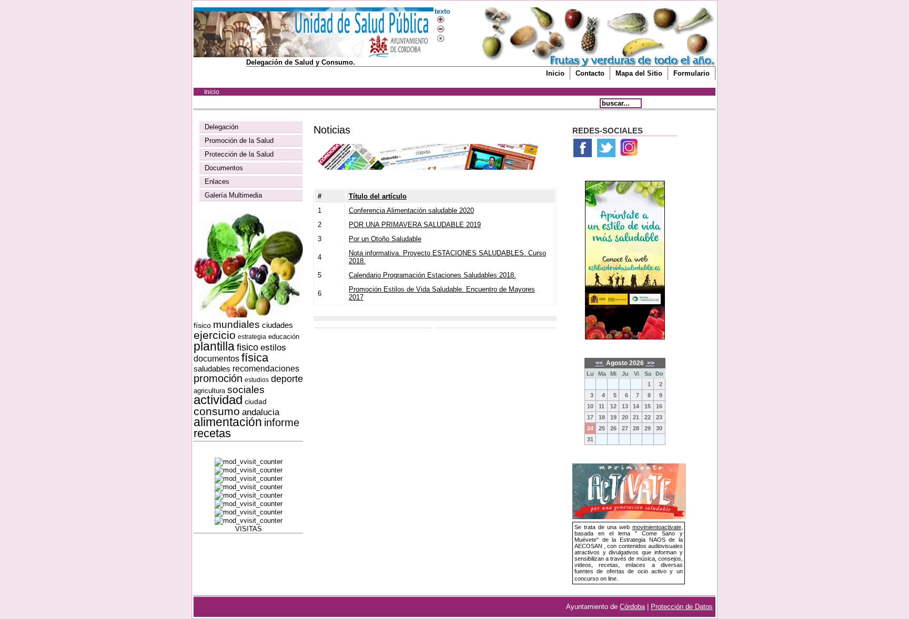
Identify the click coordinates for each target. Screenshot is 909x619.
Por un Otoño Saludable (385, 239)
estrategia (252, 337)
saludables (212, 368)
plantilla (214, 346)
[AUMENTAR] (441, 20)
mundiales (236, 324)
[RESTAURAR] (441, 39)
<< (599, 363)
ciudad (256, 401)
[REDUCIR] (441, 29)
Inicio (555, 73)
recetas (212, 433)
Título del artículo (378, 196)
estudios (257, 380)
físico (202, 325)
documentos (216, 358)
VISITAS (248, 529)
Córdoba (632, 607)
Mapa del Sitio (638, 73)
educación (283, 337)
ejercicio (215, 335)
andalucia (260, 412)
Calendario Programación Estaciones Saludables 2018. (432, 275)
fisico (247, 347)
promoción (218, 378)
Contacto (589, 73)
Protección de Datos (682, 607)
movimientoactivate (656, 527)
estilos (273, 348)
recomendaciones (266, 368)
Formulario (691, 73)
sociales (246, 389)
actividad (218, 400)
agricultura (209, 391)
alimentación (228, 422)
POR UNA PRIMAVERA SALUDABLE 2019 (415, 225)
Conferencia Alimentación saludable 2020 (411, 210)
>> (649, 363)
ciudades (277, 325)
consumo (217, 411)
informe (281, 422)
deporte (287, 379)
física (254, 357)
